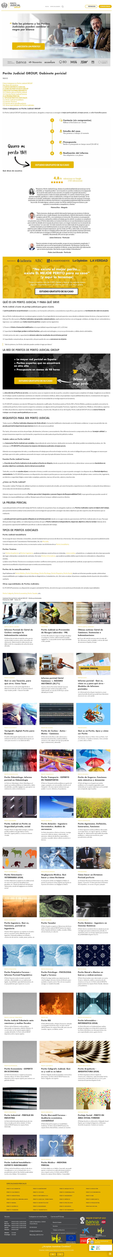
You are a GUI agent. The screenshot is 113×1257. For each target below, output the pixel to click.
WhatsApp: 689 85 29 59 (36, 1234)
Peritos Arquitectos (12, 553)
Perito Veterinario (67, 1209)
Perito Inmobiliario (62, 544)
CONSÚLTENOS (105, 6)
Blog (47, 6)
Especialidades (55, 6)
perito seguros (83, 774)
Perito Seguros (65, 1206)
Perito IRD (46, 1020)
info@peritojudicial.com (36, 1231)
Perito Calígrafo (8, 593)
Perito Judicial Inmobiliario (17, 1199)
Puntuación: (6, 600)
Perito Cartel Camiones (86, 626)
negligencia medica (48, 871)
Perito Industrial (13, 1195)
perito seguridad (10, 820)
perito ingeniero (10, 920)
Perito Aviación (92, 1188)
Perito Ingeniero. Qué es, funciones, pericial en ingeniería (16, 926)
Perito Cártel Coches (11, 626)
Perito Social (67, 573)
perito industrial (10, 1112)
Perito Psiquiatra (57, 573)
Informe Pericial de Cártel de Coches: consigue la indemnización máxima (18, 632)
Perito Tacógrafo (10, 727)
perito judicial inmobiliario (14, 1159)
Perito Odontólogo (32, 573)
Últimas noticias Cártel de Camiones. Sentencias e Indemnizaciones (90, 632)
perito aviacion (46, 820)
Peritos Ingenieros (26, 553)
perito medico (46, 1159)
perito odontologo (11, 774)
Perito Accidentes (13, 1188)
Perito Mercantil (92, 1199)
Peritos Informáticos (48, 556)
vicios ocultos (70, 553)
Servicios (55, 1226)
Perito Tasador (33, 593)
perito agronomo (84, 820)
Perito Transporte (40, 1209)
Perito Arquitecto (67, 1188)
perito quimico (83, 920)
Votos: (17, 600)
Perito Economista (20, 593)
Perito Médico (20, 573)
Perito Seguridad (39, 1206)
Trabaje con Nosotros (59, 1230)
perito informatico (84, 1017)
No (53, 1254)
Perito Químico (12, 1206)
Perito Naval (11, 1202)
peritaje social (83, 1112)
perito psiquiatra (10, 969)
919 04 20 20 (33, 1227)
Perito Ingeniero (66, 1195)
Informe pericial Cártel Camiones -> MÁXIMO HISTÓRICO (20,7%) (52, 681)
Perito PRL (44, 626)
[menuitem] (47, 6)
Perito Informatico (40, 1195)
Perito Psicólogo (45, 573)
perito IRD (44, 1017)
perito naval (82, 969)
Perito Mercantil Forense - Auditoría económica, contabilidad (54, 1118)
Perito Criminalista (67, 1192)
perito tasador (9, 677)
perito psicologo (47, 969)
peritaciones (82, 677)
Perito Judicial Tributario (43, 1199)
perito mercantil (47, 1112)
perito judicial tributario (13, 1017)
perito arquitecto (84, 1065)
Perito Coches (38, 1192)
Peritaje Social (91, 1206)
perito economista (10, 1065)
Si (60, 1254)
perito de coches (47, 727)
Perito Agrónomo (40, 1188)
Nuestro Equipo (57, 1222)
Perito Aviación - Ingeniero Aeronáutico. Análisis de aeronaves (54, 826)
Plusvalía (45, 541)
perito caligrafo (47, 1065)
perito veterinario (10, 871)
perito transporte (47, 774)
